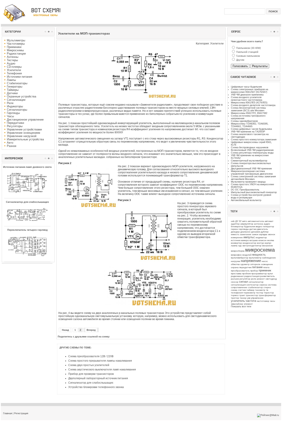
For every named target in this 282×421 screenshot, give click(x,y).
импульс (249, 237)
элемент (248, 304)
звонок (271, 234)
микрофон (236, 255)
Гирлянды (13, 113)
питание (257, 267)
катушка (253, 240)
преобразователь (240, 270)
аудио (267, 224)
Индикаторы (15, 106)
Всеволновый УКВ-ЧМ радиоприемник (252, 150)
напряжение (251, 261)
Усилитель (107, 126)
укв (248, 298)
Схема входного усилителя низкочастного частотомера (246, 98)
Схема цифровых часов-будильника (251, 129)
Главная (7, 413)
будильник (249, 226)
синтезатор (252, 285)
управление (257, 298)
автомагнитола (256, 221)
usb (233, 221)
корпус (268, 243)
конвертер (236, 243)
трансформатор (267, 295)
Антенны (12, 57)
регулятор (244, 279)
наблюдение (269, 257)
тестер (259, 292)
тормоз (235, 295)
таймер (250, 290)
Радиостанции (16, 53)
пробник (246, 273)
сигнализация (238, 285)
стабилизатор (255, 287)
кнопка (270, 240)
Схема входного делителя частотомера (253, 105)
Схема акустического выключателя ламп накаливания (102, 369)
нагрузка (235, 261)
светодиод (271, 279)
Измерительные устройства (25, 139)
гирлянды (244, 229)
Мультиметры (16, 40)
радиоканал (237, 276)
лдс (240, 245)
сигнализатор (256, 282)
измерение (237, 237)
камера (245, 240)
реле (253, 279)
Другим (240, 60)
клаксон (262, 240)
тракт (242, 295)
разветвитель (267, 276)
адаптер (235, 224)
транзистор (252, 295)
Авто (10, 142)
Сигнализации (16, 99)
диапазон (245, 232)
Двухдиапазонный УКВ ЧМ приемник (251, 168)
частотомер (263, 301)
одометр (245, 264)
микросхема (260, 250)
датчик (252, 229)
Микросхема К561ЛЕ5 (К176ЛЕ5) (249, 102)
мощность (259, 254)
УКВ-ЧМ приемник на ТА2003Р (248, 131)
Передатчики (15, 122)
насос (265, 261)
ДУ (236, 221)
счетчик (242, 290)
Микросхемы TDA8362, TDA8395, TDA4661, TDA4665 (249, 125)
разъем (235, 279)
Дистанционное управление (25, 119)
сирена (263, 285)
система (272, 285)
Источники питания (19, 76)
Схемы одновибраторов (244, 121)
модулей (247, 255)
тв (267, 290)
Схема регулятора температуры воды (252, 152)
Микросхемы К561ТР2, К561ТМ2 (249, 113)
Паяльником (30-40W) (248, 48)
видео (259, 226)
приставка (236, 273)
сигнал (243, 281)
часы (272, 301)
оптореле (255, 264)
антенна (258, 224)
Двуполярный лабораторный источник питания (98, 378)
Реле (10, 103)
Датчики (12, 93)
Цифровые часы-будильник (246, 86)
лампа (234, 245)
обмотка (235, 264)
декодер (235, 232)
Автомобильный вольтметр (246, 200)
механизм (267, 245)
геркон (234, 229)
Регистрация (21, 413)
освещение (267, 264)
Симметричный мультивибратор (249, 160)
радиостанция (252, 276)
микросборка (238, 251)
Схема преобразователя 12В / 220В (90, 356)
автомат (269, 221)
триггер (235, 298)
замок (255, 234)
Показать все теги (241, 306)
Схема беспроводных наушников (249, 147)
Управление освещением (23, 132)
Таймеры (13, 90)
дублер (265, 232)
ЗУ (240, 221)
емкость (235, 234)
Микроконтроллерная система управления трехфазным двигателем (252, 172)
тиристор (269, 292)
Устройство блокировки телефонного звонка (96, 387)
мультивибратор (239, 257)
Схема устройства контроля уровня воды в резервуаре (251, 196)
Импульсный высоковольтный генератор (254, 192)
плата (266, 267)
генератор (268, 226)
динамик (255, 232)
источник (235, 240)
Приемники (14, 47)
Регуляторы (14, 126)
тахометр (260, 290)
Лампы (11, 80)
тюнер (243, 298)
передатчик (245, 267)
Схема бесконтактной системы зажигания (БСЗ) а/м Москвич (248, 109)
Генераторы (14, 86)
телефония (237, 292)
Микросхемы (15, 50)
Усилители (14, 70)
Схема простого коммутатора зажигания (253, 139)
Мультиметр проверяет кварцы (248, 181)
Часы (10, 116)
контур (260, 243)
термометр (249, 292)
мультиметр (255, 257)
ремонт (261, 279)
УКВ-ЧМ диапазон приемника (247, 94)
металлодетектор (252, 245)
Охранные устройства (21, 96)
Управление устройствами (24, 129)
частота (251, 300)
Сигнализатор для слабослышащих (90, 382)
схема (234, 290)
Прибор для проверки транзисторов (91, 373)
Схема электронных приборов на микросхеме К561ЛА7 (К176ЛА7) (249, 90)
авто (244, 221)
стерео (267, 287)
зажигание (245, 234)
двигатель (262, 229)
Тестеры (12, 60)
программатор (259, 273)
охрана (235, 267)
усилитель (238, 300)
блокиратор (237, 226)
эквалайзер (237, 304)
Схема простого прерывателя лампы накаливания (100, 360)
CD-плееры (14, 66)
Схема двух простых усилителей (88, 365)
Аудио (11, 63)
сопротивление (239, 287)
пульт (270, 273)
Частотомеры (16, 43)
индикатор (261, 237)
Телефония (14, 73)
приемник (265, 270)
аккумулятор (246, 224)
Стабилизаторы (17, 83)
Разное (11, 146)
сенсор (234, 282)
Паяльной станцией (247, 52)
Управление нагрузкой (21, 136)
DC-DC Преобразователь (245, 189)
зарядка (263, 234)
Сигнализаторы (17, 109)
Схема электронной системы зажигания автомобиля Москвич (253, 177)
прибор (254, 270)
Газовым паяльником (248, 56)
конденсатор (249, 243)
